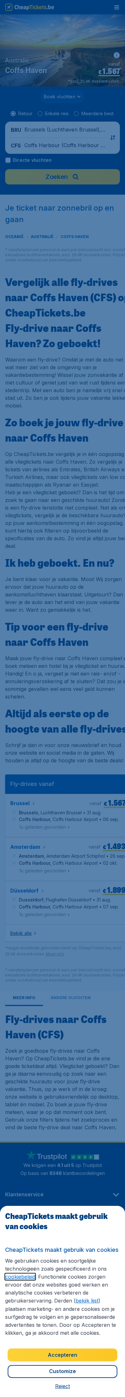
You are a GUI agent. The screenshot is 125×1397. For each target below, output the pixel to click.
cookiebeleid (20, 1277)
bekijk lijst (87, 1300)
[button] (62, 1386)
